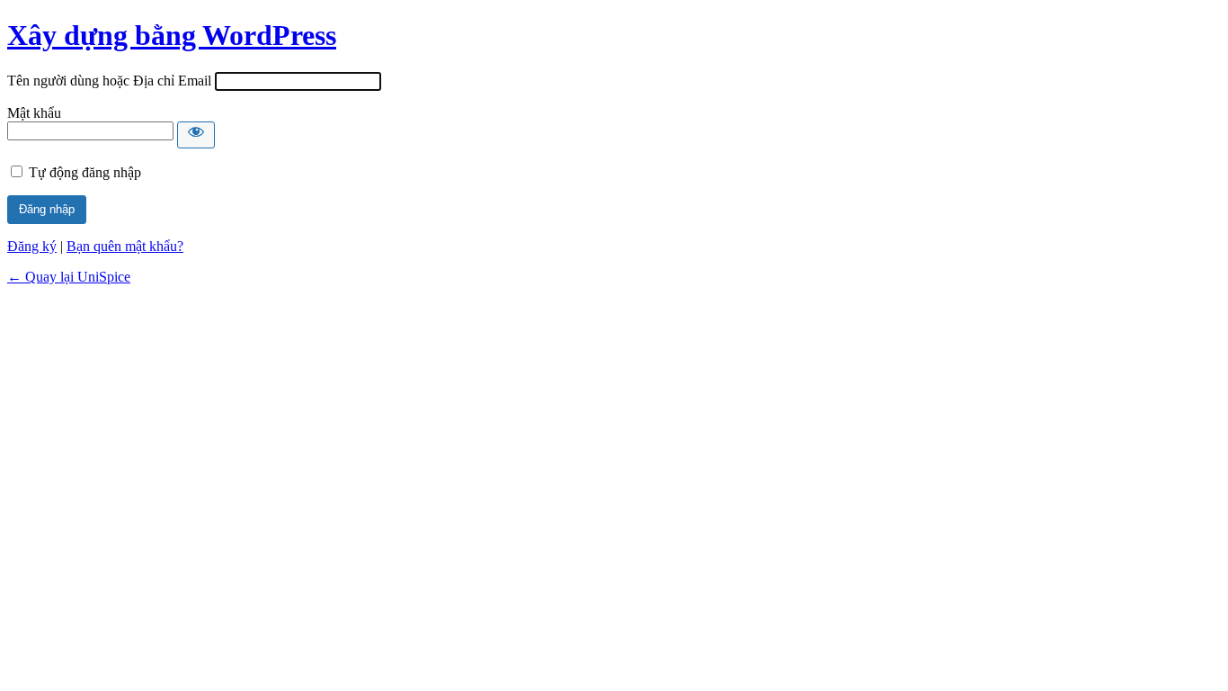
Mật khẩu (34, 113)
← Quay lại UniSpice (68, 276)
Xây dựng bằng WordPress (171, 35)
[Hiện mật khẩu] (196, 134)
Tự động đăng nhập (85, 172)
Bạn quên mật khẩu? (125, 246)
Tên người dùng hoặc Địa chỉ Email (109, 80)
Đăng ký (32, 246)
